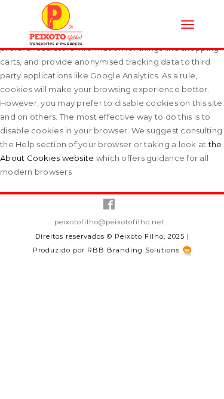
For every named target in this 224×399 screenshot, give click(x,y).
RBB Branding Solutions (134, 250)
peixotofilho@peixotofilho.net (109, 222)
